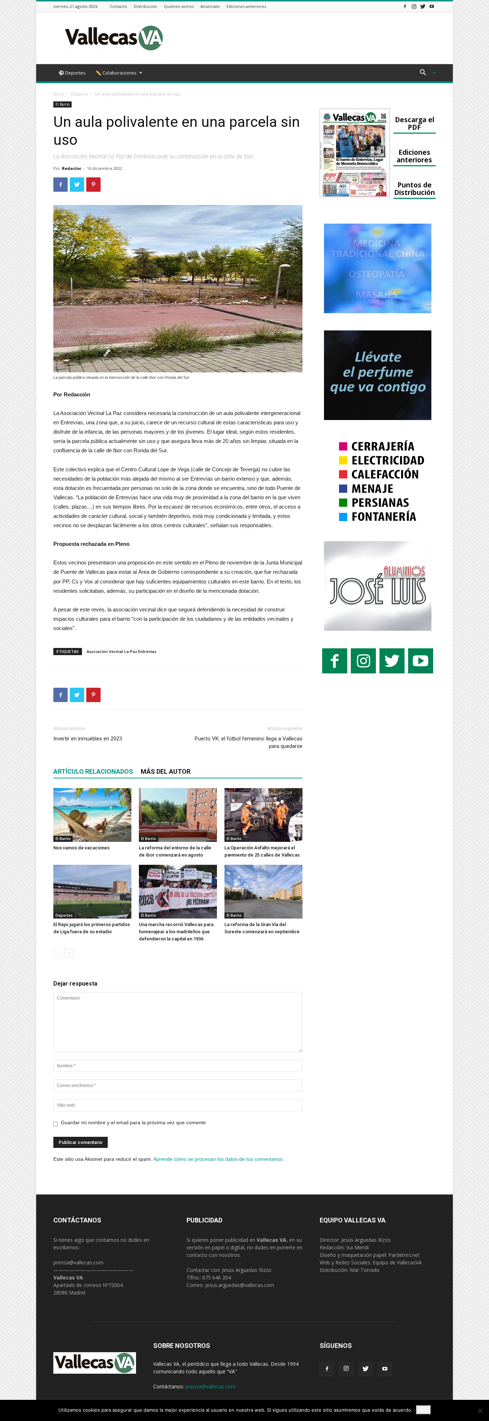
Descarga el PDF (414, 123)
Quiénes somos (179, 6)
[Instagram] (414, 6)
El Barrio (79, 94)
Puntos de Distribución (414, 188)
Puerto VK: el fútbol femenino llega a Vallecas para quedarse (248, 742)
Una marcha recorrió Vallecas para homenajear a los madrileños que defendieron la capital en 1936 (176, 931)
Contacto (118, 6)
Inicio (58, 94)
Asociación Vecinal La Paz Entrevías (121, 651)
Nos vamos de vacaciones (81, 847)
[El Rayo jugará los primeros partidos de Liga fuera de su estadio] (92, 892)
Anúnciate (210, 6)
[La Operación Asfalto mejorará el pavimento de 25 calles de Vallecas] (263, 815)
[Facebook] (405, 6)
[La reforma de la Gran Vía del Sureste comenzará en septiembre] (263, 892)
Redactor (71, 168)
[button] (425, 73)
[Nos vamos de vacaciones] (92, 815)
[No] (480, 1410)
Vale (423, 1410)
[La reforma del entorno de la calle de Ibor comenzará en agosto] (178, 815)
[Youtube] (432, 6)
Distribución (145, 6)
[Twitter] (423, 6)
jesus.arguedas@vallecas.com (239, 1285)
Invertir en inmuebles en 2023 (87, 738)
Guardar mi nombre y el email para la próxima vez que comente (133, 1122)
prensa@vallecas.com (78, 1262)
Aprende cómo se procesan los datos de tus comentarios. (218, 1159)
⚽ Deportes (72, 73)
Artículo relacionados (93, 771)
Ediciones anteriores (246, 6)
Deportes (64, 915)
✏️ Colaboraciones (116, 73)
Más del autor (165, 771)
